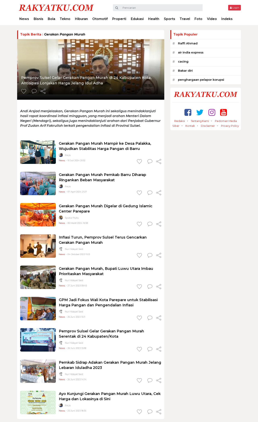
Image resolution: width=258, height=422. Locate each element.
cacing (183, 61)
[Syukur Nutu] (61, 218)
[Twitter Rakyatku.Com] (200, 112)
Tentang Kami (200, 121)
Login (235, 7)
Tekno (65, 19)
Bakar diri (185, 70)
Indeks (227, 19)
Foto (198, 19)
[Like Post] (24, 92)
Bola (51, 19)
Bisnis (38, 19)
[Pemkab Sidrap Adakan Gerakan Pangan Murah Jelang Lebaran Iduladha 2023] (38, 371)
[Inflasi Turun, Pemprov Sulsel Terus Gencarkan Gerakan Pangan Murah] (38, 246)
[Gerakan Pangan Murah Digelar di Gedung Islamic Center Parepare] (38, 214)
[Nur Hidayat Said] (61, 250)
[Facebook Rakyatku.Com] (187, 112)
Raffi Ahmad (188, 43)
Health (153, 19)
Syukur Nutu (72, 217)
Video (212, 19)
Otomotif (100, 19)
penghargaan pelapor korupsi (201, 80)
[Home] (56, 7)
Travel (185, 19)
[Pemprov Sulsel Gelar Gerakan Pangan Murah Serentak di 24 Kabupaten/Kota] (38, 339)
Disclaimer (208, 125)
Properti (119, 19)
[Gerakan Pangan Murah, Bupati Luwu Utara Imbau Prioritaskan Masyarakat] (38, 277)
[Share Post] (43, 92)
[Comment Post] (34, 92)
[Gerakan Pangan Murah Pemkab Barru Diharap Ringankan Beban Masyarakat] (38, 183)
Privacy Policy (230, 125)
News (24, 19)
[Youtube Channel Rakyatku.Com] (223, 112)
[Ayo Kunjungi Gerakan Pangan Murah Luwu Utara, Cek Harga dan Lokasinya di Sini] (38, 402)
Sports (169, 19)
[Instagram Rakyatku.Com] (211, 112)
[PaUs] (61, 156)
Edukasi (137, 19)
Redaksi (179, 121)
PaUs (68, 155)
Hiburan (81, 19)
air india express (190, 52)
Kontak (190, 125)
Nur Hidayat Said (74, 249)
